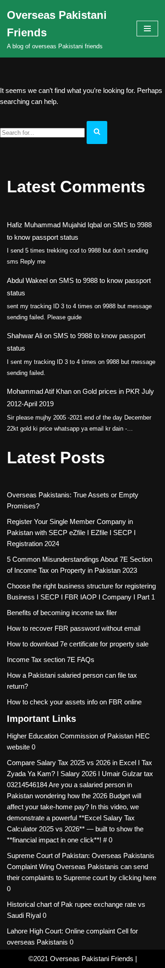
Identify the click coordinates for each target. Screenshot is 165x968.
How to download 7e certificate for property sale (77, 644)
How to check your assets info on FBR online (74, 702)
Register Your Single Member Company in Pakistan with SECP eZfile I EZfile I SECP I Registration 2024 (71, 532)
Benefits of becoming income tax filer (62, 613)
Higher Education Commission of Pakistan (70, 736)
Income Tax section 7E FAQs (50, 659)
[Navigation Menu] (147, 28)
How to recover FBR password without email (73, 628)
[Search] (97, 132)
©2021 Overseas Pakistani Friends (80, 958)
